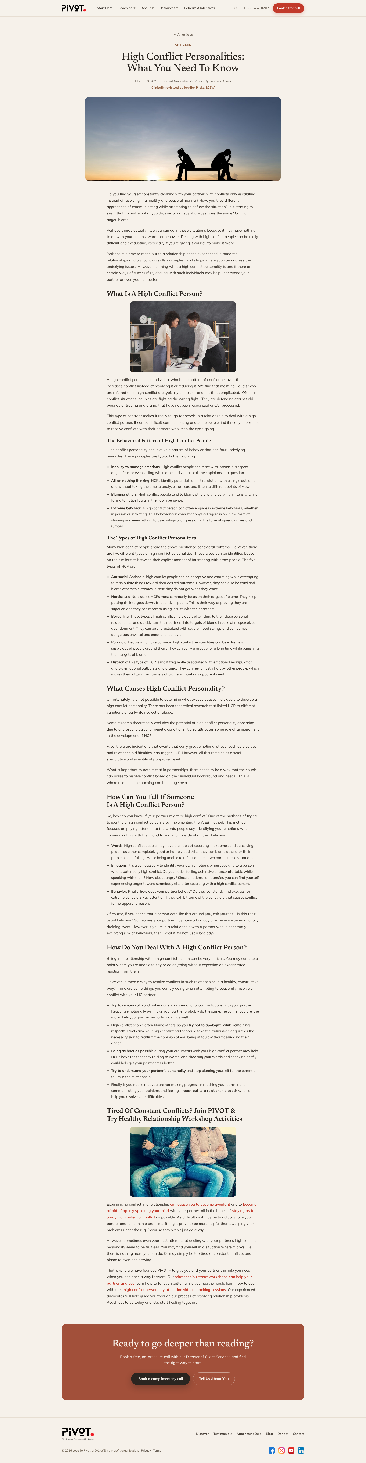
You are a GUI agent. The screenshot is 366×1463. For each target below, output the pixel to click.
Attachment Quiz (249, 1434)
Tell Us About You (214, 1378)
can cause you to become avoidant (200, 1204)
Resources (169, 8)
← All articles (183, 34)
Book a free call (288, 8)
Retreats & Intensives (199, 8)
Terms (157, 1450)
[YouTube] (291, 1450)
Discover (202, 1434)
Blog (269, 1434)
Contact (298, 1434)
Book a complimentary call (160, 1378)
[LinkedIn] (301, 1450)
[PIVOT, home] (74, 8)
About (147, 8)
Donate (282, 1434)
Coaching (127, 8)
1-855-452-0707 (256, 8)
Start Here (104, 8)
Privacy (146, 1450)
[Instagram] (281, 1450)
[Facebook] (272, 1450)
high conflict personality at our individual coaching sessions (175, 1289)
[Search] (236, 8)
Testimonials (223, 1434)
